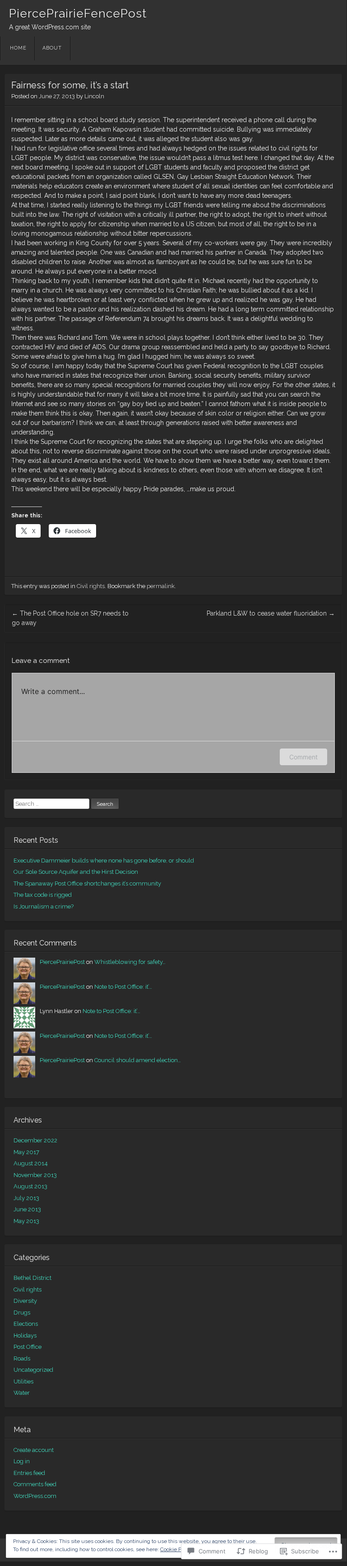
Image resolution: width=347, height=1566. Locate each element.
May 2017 (26, 1152)
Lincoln (94, 96)
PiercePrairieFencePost (78, 13)
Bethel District (32, 1277)
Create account (34, 1450)
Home (18, 48)
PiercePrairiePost (62, 962)
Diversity (25, 1300)
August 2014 (31, 1163)
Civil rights (91, 586)
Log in (22, 1461)
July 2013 (26, 1198)
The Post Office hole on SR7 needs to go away (70, 618)
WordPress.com (35, 1496)
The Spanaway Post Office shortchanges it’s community (87, 883)
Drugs (22, 1312)
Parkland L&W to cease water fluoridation (271, 613)
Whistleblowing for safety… (130, 962)
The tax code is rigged (43, 894)
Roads (22, 1358)
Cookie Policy (176, 1549)
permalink (161, 586)
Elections (26, 1323)
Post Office (28, 1346)
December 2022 (35, 1140)
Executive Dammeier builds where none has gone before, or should (104, 860)
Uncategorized (33, 1369)
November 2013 (35, 1175)
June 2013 (27, 1209)
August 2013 (30, 1186)
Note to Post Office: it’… (123, 986)
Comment (303, 757)
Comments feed (35, 1484)
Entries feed (29, 1473)
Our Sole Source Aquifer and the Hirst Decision (76, 871)
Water (22, 1392)
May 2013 (26, 1221)
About (52, 48)
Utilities (23, 1381)
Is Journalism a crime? (44, 906)
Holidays (25, 1335)
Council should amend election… (137, 1060)
